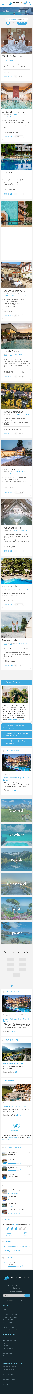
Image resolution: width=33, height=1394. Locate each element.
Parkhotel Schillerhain (12, 640)
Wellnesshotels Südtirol (9, 1379)
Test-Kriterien (6, 1338)
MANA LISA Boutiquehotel (14, 56)
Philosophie (6, 1356)
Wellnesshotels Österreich (10, 1372)
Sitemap (5, 1384)
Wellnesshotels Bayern (9, 1369)
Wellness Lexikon (7, 1322)
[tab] (16, 682)
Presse (4, 1309)
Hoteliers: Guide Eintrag (9, 1327)
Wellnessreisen (16, 1250)
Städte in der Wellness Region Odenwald (16, 742)
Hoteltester (6, 1343)
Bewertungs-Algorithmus (10, 1340)
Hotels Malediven (7, 1382)
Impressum (6, 1330)
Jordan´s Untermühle (12, 469)
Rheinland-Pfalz (19, 471)
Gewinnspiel (6, 1325)
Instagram (17, 1288)
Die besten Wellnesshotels (10, 1314)
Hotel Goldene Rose (11, 527)
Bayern (18, 175)
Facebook (21, 1286)
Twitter (12, 1286)
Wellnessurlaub (24, 1246)
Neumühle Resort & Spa (13, 412)
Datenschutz (13, 1330)
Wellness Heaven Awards (9, 1351)
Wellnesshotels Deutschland (10, 1366)
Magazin (5, 1345)
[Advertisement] (16, 243)
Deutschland (10, 60)
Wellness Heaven (7, 1353)
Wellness (6, 1250)
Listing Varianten (7, 1358)
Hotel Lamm (8, 172)
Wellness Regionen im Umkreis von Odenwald (17, 734)
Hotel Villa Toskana (10, 351)
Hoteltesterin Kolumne (9, 1348)
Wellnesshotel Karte (8, 1312)
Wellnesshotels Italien (9, 1377)
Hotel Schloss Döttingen (13, 291)
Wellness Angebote (8, 1319)
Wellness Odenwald (13, 682)
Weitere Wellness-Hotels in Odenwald (15, 727)
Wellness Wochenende (10, 1246)
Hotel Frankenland (10, 586)
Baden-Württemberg (24, 59)
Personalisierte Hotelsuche (10, 1317)
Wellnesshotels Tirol (8, 1374)
